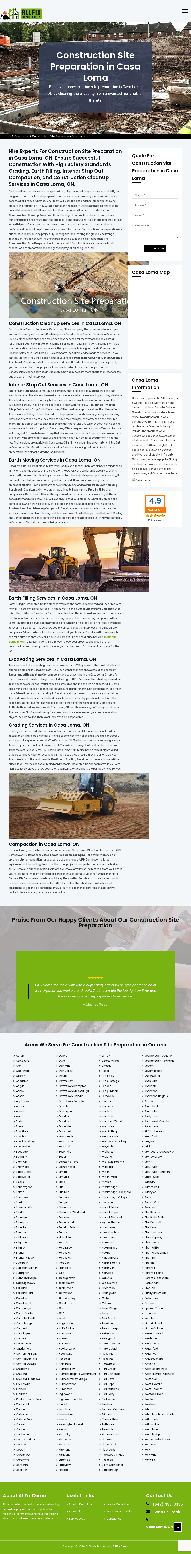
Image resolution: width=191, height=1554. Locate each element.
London (106, 1086)
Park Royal (108, 1318)
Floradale (65, 1237)
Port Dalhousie (111, 1374)
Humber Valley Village (73, 1379)
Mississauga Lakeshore (116, 1192)
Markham (108, 1116)
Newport (107, 1252)
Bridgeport (22, 1237)
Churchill (21, 1374)
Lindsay (106, 1066)
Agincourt (22, 1061)
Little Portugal (111, 1081)
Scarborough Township (159, 1061)
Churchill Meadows (28, 1379)
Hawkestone (67, 1348)
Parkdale (107, 1323)
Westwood (151, 1404)
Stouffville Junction (157, 1172)
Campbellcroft (25, 1318)
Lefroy (106, 1056)
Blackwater (23, 1177)
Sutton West (153, 1202)
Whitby (149, 1409)
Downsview (66, 1081)
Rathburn (108, 1424)
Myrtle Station (111, 1222)
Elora (62, 1182)
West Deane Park (156, 1369)
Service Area (77, 1519)
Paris (105, 1313)
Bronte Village (25, 1258)
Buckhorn (22, 1263)
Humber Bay (67, 1369)
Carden (21, 1338)
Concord (21, 1429)
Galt (61, 1273)
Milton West (109, 1177)
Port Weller (109, 1399)
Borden (20, 1202)
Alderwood (23, 1071)
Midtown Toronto (113, 1162)
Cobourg (21, 1409)
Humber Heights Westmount (77, 1374)
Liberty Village (111, 1061)
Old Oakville (109, 1283)
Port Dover (108, 1379)
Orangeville (109, 1293)
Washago (151, 1338)
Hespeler (64, 1359)
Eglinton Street (68, 1162)
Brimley (21, 1247)
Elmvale (64, 1177)
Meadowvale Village (114, 1141)
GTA (61, 1313)
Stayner (150, 1141)
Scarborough (110, 1470)
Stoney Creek (153, 1157)
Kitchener (65, 1449)
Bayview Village (26, 1141)
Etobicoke (65, 1207)
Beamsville (23, 1146)
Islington (64, 1409)
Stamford (151, 1136)
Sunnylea (150, 1192)
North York (108, 1268)
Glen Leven (66, 1288)
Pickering (107, 1354)
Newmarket (109, 1247)
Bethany (21, 1157)
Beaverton (22, 1151)
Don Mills (64, 1066)
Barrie (19, 1126)
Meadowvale (110, 1136)
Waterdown (152, 1343)
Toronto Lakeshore (157, 1278)
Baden (20, 1121)
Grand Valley (67, 1298)
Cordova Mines (25, 1439)
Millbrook (107, 1167)
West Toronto (153, 1389)
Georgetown (67, 1278)
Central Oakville (26, 1364)
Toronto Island (154, 1273)
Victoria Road (153, 1323)
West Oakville (153, 1384)
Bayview (21, 1136)
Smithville (151, 1111)
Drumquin (65, 1111)
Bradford (21, 1212)
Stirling (149, 1146)
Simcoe (149, 1101)
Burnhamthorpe (26, 1278)
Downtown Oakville (71, 1096)
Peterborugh (110, 1348)
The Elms (150, 1227)
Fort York (64, 1263)
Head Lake (65, 1354)
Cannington (24, 1333)
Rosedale (108, 1460)
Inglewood (65, 1394)
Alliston (20, 1076)
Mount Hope (110, 1212)
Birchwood (22, 1167)
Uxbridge (150, 1313)
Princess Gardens (113, 1409)
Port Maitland (110, 1389)
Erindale (64, 1197)
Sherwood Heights (156, 1096)
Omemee (108, 1288)
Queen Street (111, 1419)
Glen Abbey (66, 1283)
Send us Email (167, 1512)
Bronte (20, 1252)
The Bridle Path (154, 1217)
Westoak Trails (154, 1394)
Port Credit (109, 1369)
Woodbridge (152, 1434)
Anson (20, 1096)
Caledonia (22, 1298)
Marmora (108, 1126)
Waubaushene (154, 1359)
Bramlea (21, 1217)
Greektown (66, 1303)
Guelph (63, 1318)
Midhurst (107, 1151)
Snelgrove (151, 1116)
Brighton (21, 1242)
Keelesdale (66, 1414)
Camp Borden (25, 1313)
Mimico (106, 1182)
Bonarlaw (22, 1197)
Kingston (64, 1444)
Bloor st (21, 1182)
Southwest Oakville (157, 1121)
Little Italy (108, 1076)
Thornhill (150, 1258)
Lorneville (108, 1096)
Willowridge (152, 1424)
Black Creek (23, 1172)
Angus (20, 1086)
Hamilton (65, 1333)
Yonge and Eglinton (157, 1439)
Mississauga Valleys (114, 1197)
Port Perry (108, 1394)
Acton (20, 1056)
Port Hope (108, 1384)
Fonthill (63, 1242)
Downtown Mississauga (74, 1091)
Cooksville (22, 1434)
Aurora (20, 1111)
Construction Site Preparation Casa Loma (59, 136)
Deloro (63, 1056)
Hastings (64, 1343)
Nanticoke (108, 1227)
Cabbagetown (25, 1283)
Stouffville (151, 1167)
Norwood (107, 1273)
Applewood (23, 1101)
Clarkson (21, 1394)
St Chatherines (154, 1131)
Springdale (151, 1126)
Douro (63, 1076)
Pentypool (108, 1338)
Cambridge (23, 1308)
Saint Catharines (112, 1465)
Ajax (18, 1066)
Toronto (150, 1268)
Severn (149, 1066)
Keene (63, 1419)
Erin (61, 1187)
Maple (106, 1111)
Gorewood (65, 1293)
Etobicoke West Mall (72, 1212)
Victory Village (154, 1328)
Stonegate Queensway (160, 1151)
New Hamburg (111, 1232)
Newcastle (108, 1242)
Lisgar (105, 1071)
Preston (107, 1404)
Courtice (21, 1444)
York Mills (150, 1455)
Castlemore (24, 1348)
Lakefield (64, 1460)
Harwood (64, 1338)
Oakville (107, 1278)
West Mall (151, 1379)
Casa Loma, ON (159, 1526)
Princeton (108, 1414)
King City (64, 1434)
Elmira (63, 1172)
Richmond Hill (110, 1434)
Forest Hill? (66, 1258)
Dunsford (65, 1131)
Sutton (149, 1197)
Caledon (21, 1288)
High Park (65, 1364)
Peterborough (111, 1343)
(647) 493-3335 (168, 1504)
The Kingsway (153, 1237)
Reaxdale (108, 1429)
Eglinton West (68, 1167)
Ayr (18, 1116)
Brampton (22, 1222)
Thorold (149, 1263)
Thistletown (152, 1242)
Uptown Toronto (155, 1308)
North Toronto (111, 1263)
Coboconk (22, 1404)
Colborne (22, 1414)
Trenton (150, 1288)
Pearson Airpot (111, 1328)
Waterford (151, 1348)
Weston (150, 1399)
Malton (106, 1101)
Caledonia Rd (24, 1303)
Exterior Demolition (81, 1504)
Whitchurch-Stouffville (159, 1414)
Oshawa (107, 1303)
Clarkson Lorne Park (28, 1399)
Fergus (63, 1232)
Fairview (64, 1217)
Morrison (107, 1202)
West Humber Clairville (159, 1374)
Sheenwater (152, 1076)
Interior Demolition (119, 1504)
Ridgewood (109, 1444)
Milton (106, 1172)
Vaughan (150, 1318)
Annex (20, 1091)
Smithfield (151, 1106)
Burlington (22, 1273)
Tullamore (151, 1298)
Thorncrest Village (156, 1252)
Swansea (150, 1207)
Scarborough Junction (159, 1056)
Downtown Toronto (71, 1101)
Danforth (22, 1465)
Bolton (20, 1192)
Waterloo (150, 1354)
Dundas (64, 1121)
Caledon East (24, 1293)
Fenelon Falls (67, 1227)
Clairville (21, 1389)
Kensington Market (71, 1424)
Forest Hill (65, 1252)
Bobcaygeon (24, 1187)
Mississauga (109, 1187)
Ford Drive (65, 1247)
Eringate (64, 1202)
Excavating (76, 1511)
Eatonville (65, 1151)
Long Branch (110, 1091)
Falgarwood (66, 1222)
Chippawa (22, 1369)
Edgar (62, 1157)
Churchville (23, 1384)
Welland (150, 1364)
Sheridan (150, 1086)
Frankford (65, 1268)
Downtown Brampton (73, 1086)
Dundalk (64, 1116)
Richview (107, 1439)
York (147, 1449)
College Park (24, 1419)
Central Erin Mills (26, 1359)
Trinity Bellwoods (155, 1293)
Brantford (22, 1227)
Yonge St (150, 1444)
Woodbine (151, 1429)
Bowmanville (24, 1207)
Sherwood (151, 1091)
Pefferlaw (108, 1333)
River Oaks (108, 1449)
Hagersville (66, 1323)
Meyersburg (109, 1146)
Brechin (21, 1232)
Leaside (64, 1470)
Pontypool (108, 1364)
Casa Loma (21, 136)
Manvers (107, 1106)
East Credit (66, 1136)
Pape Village (110, 1308)
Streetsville (152, 1177)
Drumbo (64, 1106)
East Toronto (67, 1141)
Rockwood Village (113, 1455)
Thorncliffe (152, 1247)
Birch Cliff (22, 1162)
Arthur (20, 1106)
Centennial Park (26, 1354)
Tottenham (152, 1283)
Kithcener (65, 1455)
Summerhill (152, 1187)
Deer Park (22, 1470)
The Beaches (153, 1212)
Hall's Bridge (66, 1328)
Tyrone (149, 1303)
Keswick (64, 1429)
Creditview (23, 1455)
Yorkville (150, 1460)
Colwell (20, 1424)
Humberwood (67, 1384)
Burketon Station (27, 1268)
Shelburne (151, 1081)
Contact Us (114, 1519)
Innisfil (63, 1404)
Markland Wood (112, 1121)
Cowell (20, 1449)
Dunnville (65, 1126)
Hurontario (66, 1389)
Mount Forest (110, 1207)
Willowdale (151, 1419)
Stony (148, 1162)
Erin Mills (64, 1192)
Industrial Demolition (120, 1511)
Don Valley (66, 1071)
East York (65, 1146)
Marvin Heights (111, 1131)
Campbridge (24, 1323)
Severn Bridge (153, 1071)
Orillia (105, 1298)
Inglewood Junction (71, 1399)
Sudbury (150, 1182)
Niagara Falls (110, 1258)
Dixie (62, 1061)
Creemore (22, 1460)
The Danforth (153, 1222)
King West (65, 1439)
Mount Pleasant (112, 1217)
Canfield (21, 1328)
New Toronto (110, 1237)
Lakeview (65, 1465)
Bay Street (22, 1131)
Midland (107, 1157)
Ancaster (22, 1081)
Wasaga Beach (154, 1333)
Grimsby (64, 1308)
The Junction (153, 1232)
